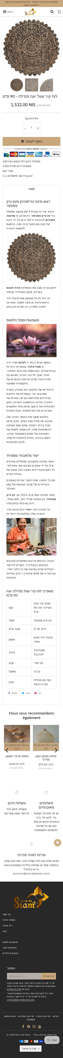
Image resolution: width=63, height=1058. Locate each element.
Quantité (31, 118)
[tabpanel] (16, 84)
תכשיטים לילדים (10, 953)
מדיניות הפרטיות (26, 1016)
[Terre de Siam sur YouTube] (39, 1027)
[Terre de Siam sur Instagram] (34, 1027)
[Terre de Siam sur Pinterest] (29, 1027)
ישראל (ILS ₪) (29, 1048)
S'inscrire (48, 976)
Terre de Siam (23, 1034)
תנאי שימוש (10, 1016)
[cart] (59, 11)
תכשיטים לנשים (10, 942)
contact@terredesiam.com (21, 1000)
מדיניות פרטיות (14, 989)
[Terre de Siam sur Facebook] (23, 1027)
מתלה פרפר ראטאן (17, 756)
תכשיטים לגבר (9, 947)
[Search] (52, 11)
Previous (7, 47)
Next (56, 47)
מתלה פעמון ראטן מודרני (46, 757)
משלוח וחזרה (9, 920)
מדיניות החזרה (43, 1016)
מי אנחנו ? (8, 925)
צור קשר (6, 914)
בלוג (5, 931)
